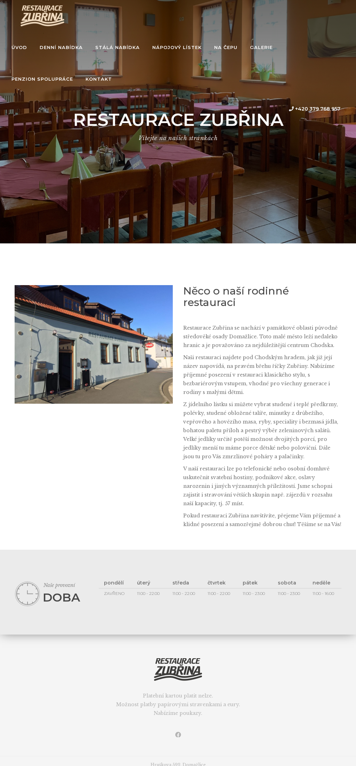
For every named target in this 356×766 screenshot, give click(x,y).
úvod (19, 47)
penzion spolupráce (42, 79)
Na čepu (225, 47)
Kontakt (99, 79)
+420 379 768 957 (317, 109)
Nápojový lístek (177, 47)
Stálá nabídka (117, 47)
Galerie (261, 47)
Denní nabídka (61, 47)
